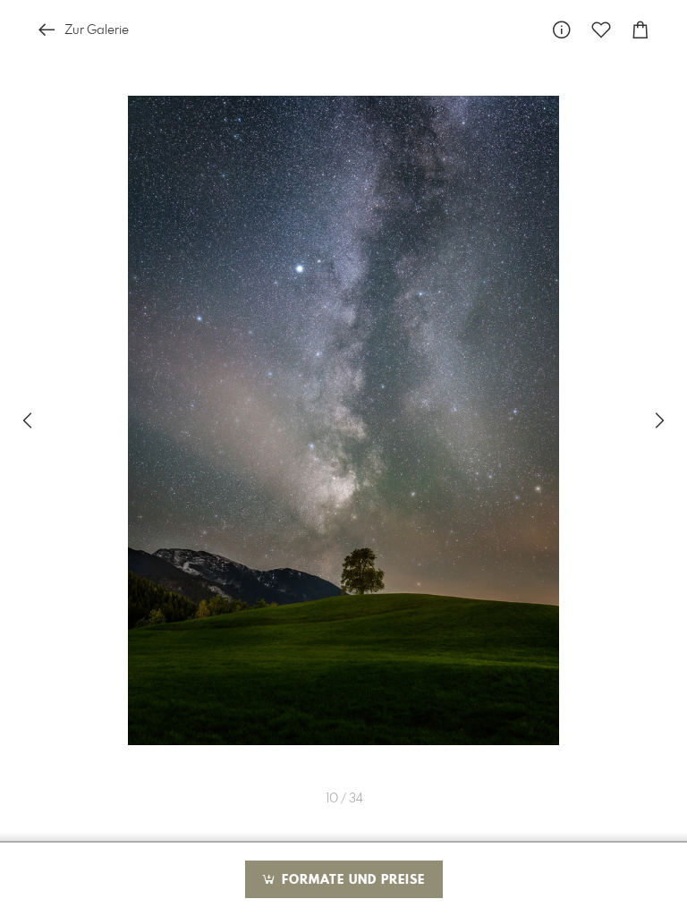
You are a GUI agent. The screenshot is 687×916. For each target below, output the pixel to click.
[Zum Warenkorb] (640, 30)
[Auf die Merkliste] (601, 30)
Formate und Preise (351, 880)
